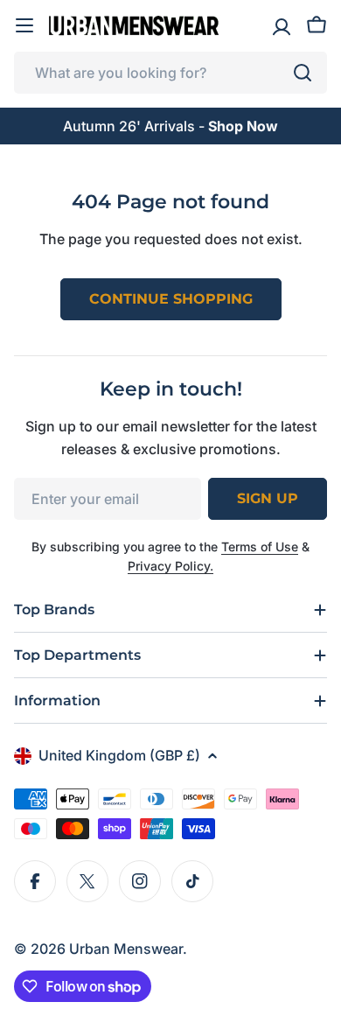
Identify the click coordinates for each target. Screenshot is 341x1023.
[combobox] (170, 73)
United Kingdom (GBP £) (119, 755)
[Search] (302, 72)
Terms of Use (259, 546)
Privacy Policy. (170, 565)
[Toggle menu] (24, 25)
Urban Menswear (126, 948)
